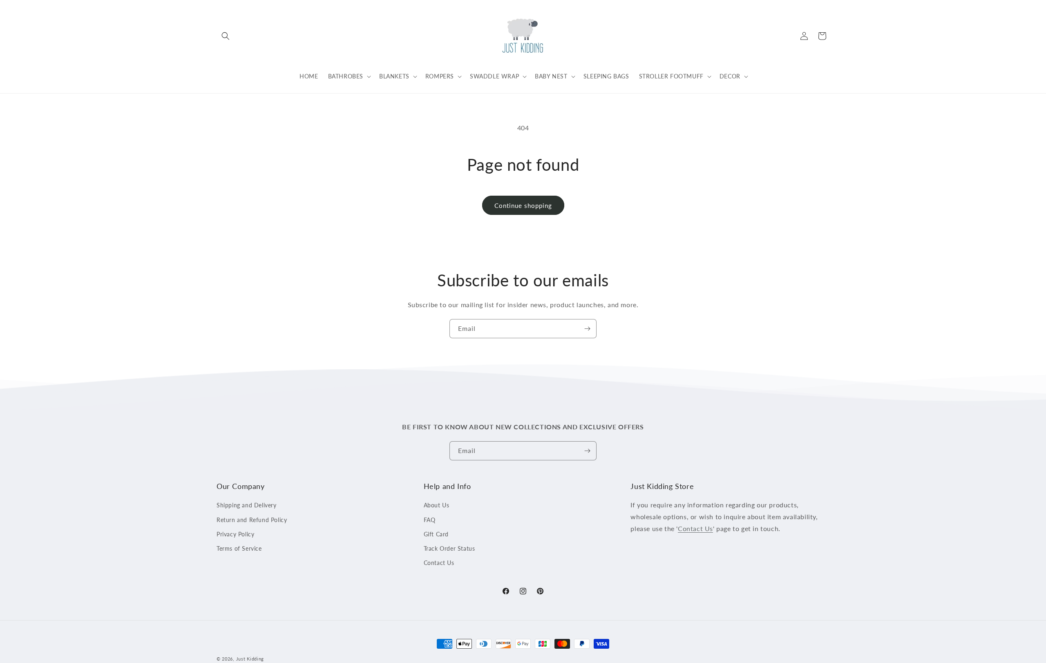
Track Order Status (449, 548)
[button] (226, 36)
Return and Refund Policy (252, 519)
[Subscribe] (587, 328)
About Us (436, 505)
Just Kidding (250, 658)
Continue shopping (523, 205)
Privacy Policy (235, 534)
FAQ (430, 519)
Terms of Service (239, 548)
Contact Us (439, 562)
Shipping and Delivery (247, 505)
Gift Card (436, 534)
